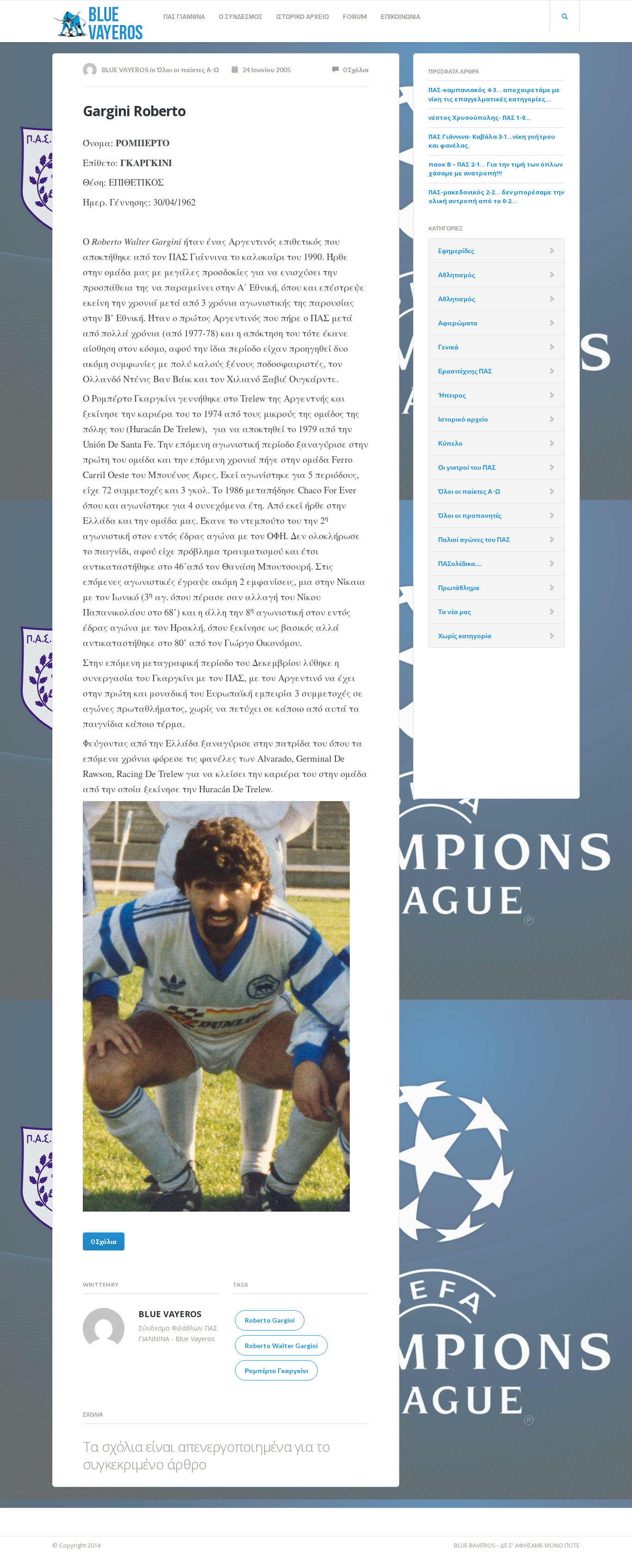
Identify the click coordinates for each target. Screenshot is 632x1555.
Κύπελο (450, 443)
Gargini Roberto (134, 110)
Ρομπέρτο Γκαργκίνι (276, 1371)
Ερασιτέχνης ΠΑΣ (465, 371)
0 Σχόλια (354, 70)
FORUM (355, 16)
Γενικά (448, 347)
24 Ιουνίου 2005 (264, 70)
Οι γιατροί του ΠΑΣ (467, 467)
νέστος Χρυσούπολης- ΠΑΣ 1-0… (479, 117)
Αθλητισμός (456, 275)
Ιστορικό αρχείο (463, 419)
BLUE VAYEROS (125, 70)
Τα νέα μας (454, 612)
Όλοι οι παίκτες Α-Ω (188, 70)
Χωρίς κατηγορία (464, 636)
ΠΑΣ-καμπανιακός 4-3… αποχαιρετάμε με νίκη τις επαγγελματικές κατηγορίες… (494, 94)
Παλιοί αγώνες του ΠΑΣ (474, 539)
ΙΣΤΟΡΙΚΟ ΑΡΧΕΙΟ (302, 16)
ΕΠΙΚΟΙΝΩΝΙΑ (400, 16)
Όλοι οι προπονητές (470, 515)
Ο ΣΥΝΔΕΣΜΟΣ (240, 16)
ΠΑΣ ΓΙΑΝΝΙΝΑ (184, 16)
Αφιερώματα (457, 323)
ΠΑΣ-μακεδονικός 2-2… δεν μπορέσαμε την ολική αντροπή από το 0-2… (496, 196)
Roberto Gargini (270, 1320)
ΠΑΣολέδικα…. (460, 563)
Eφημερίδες (456, 251)
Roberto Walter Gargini (281, 1346)
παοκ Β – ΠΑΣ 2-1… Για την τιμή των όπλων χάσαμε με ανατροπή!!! (495, 169)
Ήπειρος (452, 395)
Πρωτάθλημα (458, 587)
